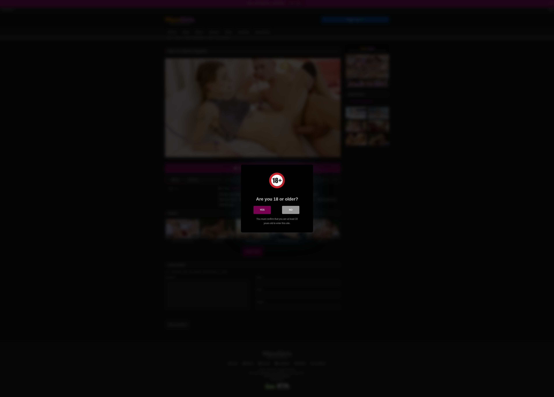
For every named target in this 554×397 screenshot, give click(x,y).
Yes (262, 210)
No (290, 210)
